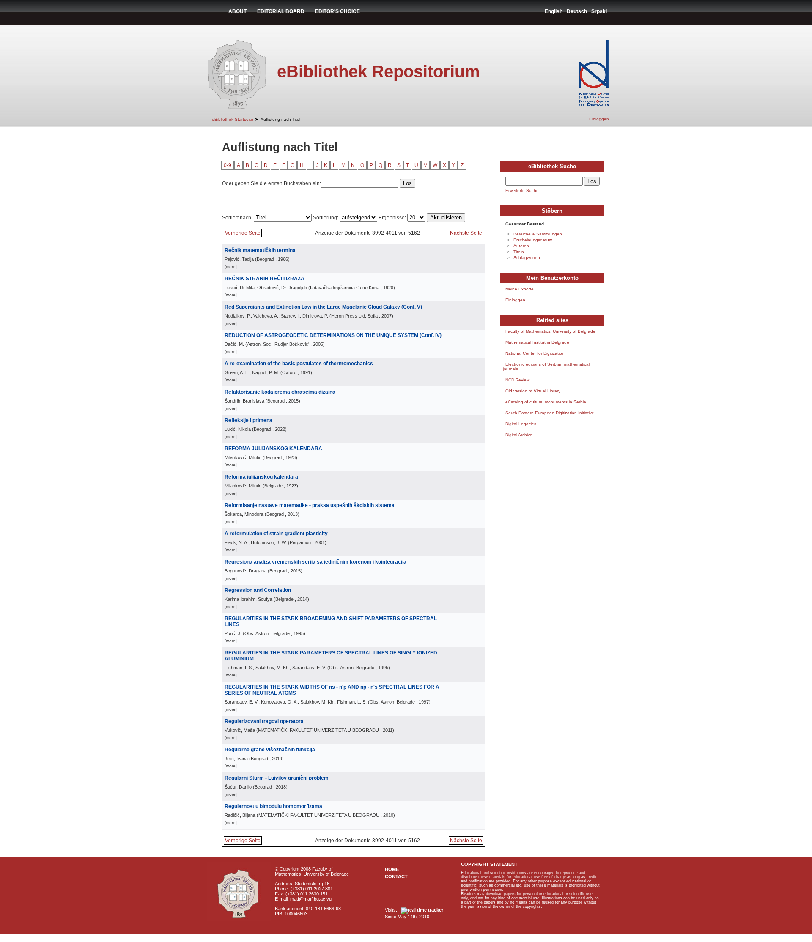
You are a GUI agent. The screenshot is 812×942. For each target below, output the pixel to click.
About (237, 11)
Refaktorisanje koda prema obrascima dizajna (280, 392)
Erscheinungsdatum (532, 240)
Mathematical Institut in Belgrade (537, 342)
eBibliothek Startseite (232, 119)
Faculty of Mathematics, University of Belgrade (550, 331)
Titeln (518, 251)
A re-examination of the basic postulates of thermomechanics (299, 364)
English (553, 11)
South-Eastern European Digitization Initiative (549, 413)
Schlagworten (526, 257)
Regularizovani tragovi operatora (264, 721)
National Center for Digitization (535, 353)
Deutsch (577, 11)
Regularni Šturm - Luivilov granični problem (277, 778)
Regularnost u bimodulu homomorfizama (273, 806)
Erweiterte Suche (522, 190)
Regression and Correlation (258, 590)
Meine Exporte (519, 289)
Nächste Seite (466, 233)
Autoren (521, 246)
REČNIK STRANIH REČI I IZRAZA (264, 279)
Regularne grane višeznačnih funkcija (270, 750)
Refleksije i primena (248, 420)
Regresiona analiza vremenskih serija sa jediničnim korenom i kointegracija (315, 562)
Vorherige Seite (243, 233)
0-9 (227, 165)
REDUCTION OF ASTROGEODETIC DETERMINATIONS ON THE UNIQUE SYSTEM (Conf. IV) (333, 335)
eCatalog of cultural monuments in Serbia (545, 402)
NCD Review (517, 380)
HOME (392, 869)
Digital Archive (518, 435)
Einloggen (599, 119)
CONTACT (396, 876)
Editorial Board (280, 11)
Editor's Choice (337, 11)
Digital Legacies (520, 424)
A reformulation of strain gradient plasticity (276, 534)
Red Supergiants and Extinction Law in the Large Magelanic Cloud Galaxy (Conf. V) (323, 307)
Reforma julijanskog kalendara (261, 477)
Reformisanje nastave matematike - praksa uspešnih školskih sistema (310, 505)
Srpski (599, 11)
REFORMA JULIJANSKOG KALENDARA (273, 449)
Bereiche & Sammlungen (537, 234)
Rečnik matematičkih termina (260, 250)
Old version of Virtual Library (532, 391)
